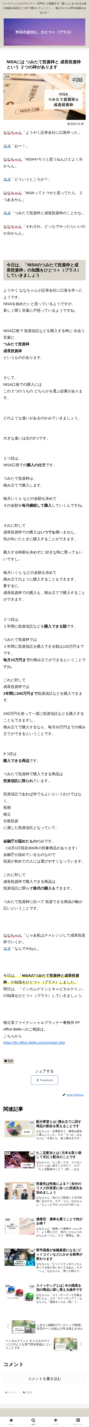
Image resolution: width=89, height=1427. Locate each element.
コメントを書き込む (44, 1379)
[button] (80, 877)
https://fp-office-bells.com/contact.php (34, 1043)
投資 (10, 1061)
